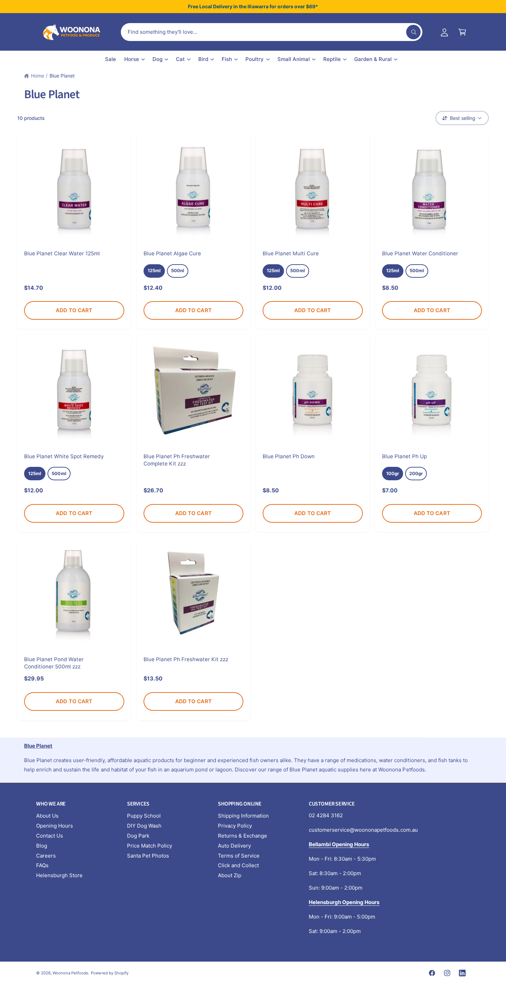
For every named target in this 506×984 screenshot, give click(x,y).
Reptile (332, 59)
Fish (227, 59)
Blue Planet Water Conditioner (420, 253)
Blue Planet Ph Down (289, 456)
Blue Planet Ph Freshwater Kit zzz (186, 659)
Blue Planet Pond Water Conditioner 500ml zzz (54, 663)
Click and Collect (238, 865)
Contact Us (49, 835)
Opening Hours (54, 825)
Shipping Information (243, 815)
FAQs (42, 865)
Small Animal (293, 59)
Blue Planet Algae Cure (172, 253)
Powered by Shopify (109, 973)
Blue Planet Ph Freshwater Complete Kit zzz (177, 460)
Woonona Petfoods (70, 973)
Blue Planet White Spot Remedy (64, 456)
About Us (47, 815)
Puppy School (144, 815)
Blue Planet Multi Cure (291, 253)
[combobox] (271, 32)
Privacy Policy (235, 825)
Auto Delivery (234, 845)
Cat (180, 59)
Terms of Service (239, 855)
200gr (416, 473)
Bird (203, 59)
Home (37, 76)
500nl (177, 270)
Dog (157, 59)
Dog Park (138, 835)
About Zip (229, 875)
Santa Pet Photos (148, 855)
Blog (41, 845)
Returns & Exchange (242, 835)
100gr (392, 473)
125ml (154, 270)
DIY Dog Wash (144, 825)
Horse (131, 59)
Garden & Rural (373, 59)
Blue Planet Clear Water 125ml (62, 253)
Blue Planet (62, 76)
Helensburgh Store (59, 875)
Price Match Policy (149, 845)
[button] (462, 32)
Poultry (254, 59)
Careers (46, 855)
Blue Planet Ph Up (404, 456)
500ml (297, 270)
